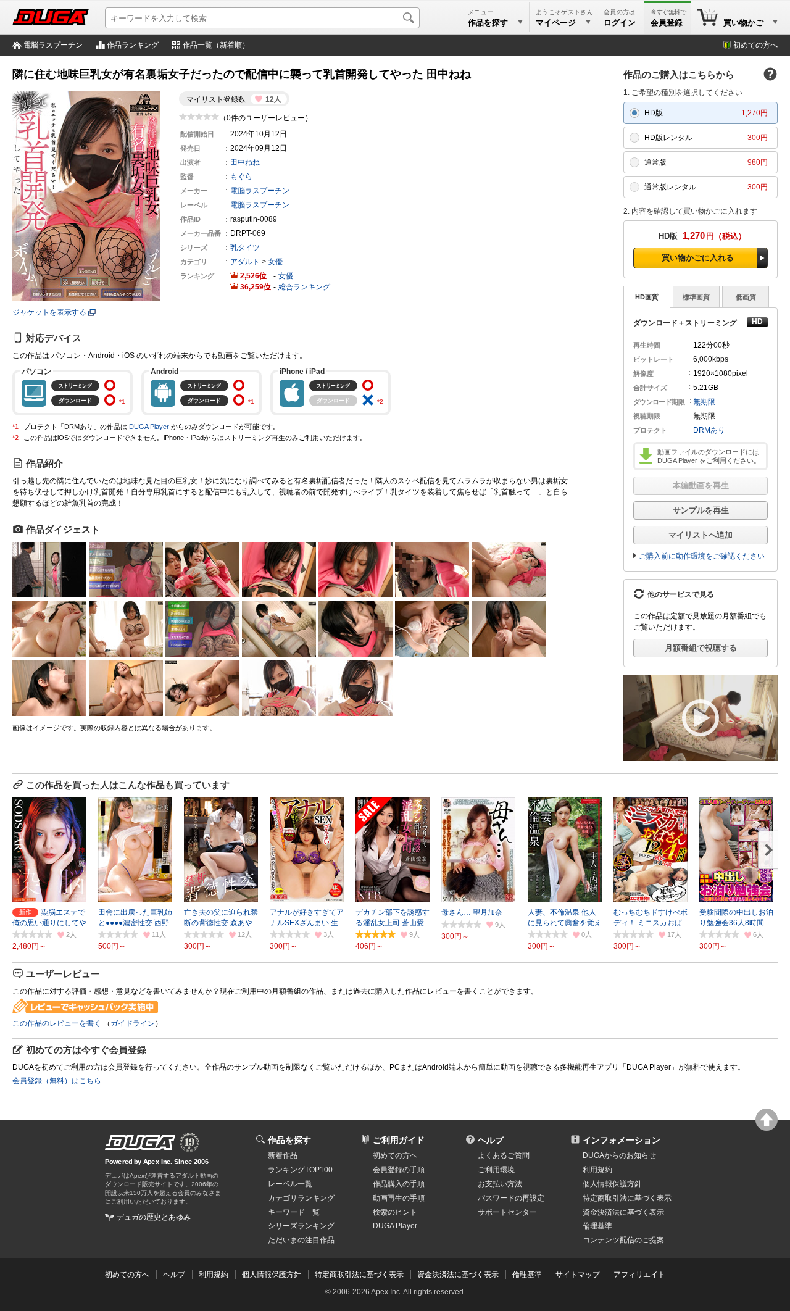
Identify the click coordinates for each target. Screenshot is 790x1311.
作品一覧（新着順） (216, 45)
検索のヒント (395, 1212)
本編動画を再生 (701, 485)
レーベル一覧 (290, 1184)
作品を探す (289, 1140)
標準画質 (696, 297)
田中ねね (245, 162)
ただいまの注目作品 (301, 1240)
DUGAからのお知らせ (619, 1155)
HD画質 (647, 297)
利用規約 (597, 1169)
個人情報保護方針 (612, 1184)
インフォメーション (621, 1140)
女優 (275, 261)
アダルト (245, 261)
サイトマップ (577, 1274)
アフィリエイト (639, 1274)
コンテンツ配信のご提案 (623, 1240)
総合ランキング (304, 287)
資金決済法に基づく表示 (458, 1274)
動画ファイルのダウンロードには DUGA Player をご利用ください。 (708, 456)
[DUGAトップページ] (50, 17)
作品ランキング (133, 45)
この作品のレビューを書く (56, 1023)
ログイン (620, 22)
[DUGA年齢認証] (140, 1142)
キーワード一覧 (294, 1212)
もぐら (241, 176)
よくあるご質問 (504, 1155)
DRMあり (709, 430)
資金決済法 (623, 1212)
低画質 (746, 297)
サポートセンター (507, 1212)
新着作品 (282, 1155)
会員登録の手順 (399, 1169)
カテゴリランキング (301, 1198)
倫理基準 (597, 1226)
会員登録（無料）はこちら (56, 1080)
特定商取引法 (627, 1198)
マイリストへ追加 (700, 534)
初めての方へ (755, 45)
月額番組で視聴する (701, 647)
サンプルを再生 (701, 510)
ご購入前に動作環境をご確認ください (702, 556)
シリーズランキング (301, 1226)
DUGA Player (149, 426)
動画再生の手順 (399, 1198)
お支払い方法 (500, 1184)
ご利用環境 (496, 1169)
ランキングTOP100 (300, 1169)
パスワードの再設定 (511, 1198)
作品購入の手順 (399, 1184)
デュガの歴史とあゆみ (154, 1217)
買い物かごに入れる (698, 257)
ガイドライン (132, 1023)
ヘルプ (491, 1140)
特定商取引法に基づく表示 (359, 1274)
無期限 (704, 401)
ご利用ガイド (399, 1140)
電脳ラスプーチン (53, 45)
